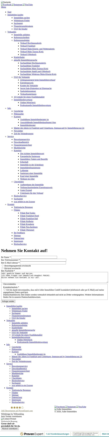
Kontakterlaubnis (11, 287)
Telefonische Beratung (23, 207)
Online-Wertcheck (27, 102)
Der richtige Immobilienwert (32, 153)
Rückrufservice (20, 196)
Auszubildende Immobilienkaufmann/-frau (38, 122)
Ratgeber (17, 150)
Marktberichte (20, 148)
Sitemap (17, 235)
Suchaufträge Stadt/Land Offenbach (35, 71)
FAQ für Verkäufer (22, 77)
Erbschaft (24, 162)
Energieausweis (26, 83)
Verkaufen (11, 32)
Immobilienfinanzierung (30, 168)
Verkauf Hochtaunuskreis (30, 43)
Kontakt (10, 204)
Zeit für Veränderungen (23, 133)
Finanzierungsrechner (23, 145)
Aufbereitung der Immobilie (32, 185)
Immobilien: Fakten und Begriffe (34, 159)
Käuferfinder (19, 57)
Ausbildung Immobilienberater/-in (34, 119)
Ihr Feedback (19, 233)
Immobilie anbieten (22, 35)
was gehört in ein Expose (24, 201)
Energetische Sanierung (30, 156)
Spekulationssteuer (28, 91)
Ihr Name (6, 257)
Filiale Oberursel (27, 230)
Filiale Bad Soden (27, 213)
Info (9, 108)
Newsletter (18, 131)
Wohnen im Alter (27, 179)
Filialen (17, 210)
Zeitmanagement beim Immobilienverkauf (37, 80)
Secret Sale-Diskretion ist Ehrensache (36, 88)
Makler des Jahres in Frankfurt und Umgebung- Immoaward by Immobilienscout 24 (49, 128)
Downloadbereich (21, 142)
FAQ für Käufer (20, 29)
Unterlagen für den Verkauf (31, 193)
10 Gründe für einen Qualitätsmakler (29, 97)
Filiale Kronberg (27, 224)
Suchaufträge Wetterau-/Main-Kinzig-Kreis (38, 74)
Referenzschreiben (21, 37)
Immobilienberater (27, 125)
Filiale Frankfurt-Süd (29, 218)
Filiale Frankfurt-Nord (29, 216)
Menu (3, 7)
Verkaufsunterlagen (28, 94)
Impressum (18, 241)
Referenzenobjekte (22, 40)
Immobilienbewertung (23, 100)
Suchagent (18, 23)
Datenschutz (19, 238)
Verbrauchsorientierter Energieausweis (36, 187)
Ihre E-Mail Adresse (10, 263)
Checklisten (19, 182)
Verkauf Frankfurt (27, 46)
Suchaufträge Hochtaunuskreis (33, 63)
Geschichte (18, 111)
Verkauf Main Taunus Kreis (31, 51)
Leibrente (24, 170)
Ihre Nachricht (8, 271)
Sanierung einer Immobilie (31, 173)
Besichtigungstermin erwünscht (17, 266)
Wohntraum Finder (22, 20)
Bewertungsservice (22, 139)
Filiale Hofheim (26, 221)
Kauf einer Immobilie (29, 176)
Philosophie (19, 114)
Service (10, 136)
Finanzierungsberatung (23, 26)
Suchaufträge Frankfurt (30, 66)
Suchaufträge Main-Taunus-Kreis (34, 68)
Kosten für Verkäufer (29, 85)
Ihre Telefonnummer (10, 260)
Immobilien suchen (22, 18)
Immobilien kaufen (15, 15)
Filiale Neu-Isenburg (28, 227)
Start (9, 12)
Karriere (17, 117)
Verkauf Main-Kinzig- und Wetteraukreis (37, 49)
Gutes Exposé (26, 190)
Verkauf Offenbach (28, 54)
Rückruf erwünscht (12, 268)
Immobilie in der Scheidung (31, 165)
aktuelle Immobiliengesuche (25, 60)
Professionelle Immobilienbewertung (35, 105)
